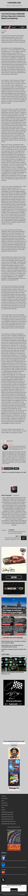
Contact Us (3, 796)
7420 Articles (16, 495)
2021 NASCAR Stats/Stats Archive (8, 821)
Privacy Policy (4, 798)
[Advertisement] (14, 725)
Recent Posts (10, 441)
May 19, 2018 (5, 21)
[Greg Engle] (5, 449)
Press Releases (4, 805)
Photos (3, 807)
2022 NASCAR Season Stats (7, 819)
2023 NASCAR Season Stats (7, 816)
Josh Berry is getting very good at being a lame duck (20, 620)
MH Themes (22, 894)
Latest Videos (4, 803)
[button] (26, 10)
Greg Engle (12, 21)
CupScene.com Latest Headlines (13, 637)
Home (2, 800)
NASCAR (16, 468)
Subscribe (14, 745)
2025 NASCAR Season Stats (7, 812)
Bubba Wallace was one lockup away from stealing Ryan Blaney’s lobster (7, 620)
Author (3, 441)
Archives (3, 810)
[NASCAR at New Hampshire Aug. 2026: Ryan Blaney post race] (14, 664)
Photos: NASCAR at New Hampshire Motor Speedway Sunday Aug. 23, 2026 (20, 629)
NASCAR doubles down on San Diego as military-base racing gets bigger (14, 610)
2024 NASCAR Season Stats (7, 814)
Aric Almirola (8, 468)
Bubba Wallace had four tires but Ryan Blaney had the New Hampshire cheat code (8, 629)
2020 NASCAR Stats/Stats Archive (8, 823)
